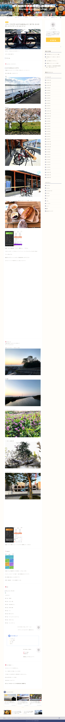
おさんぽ (47, 195)
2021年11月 (48, 144)
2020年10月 (48, 177)
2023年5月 (48, 98)
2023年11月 (48, 82)
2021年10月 (48, 146)
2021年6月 (48, 157)
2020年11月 (48, 174)
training (47, 188)
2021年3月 (48, 164)
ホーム (8, 17)
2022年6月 (48, 126)
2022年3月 (48, 133)
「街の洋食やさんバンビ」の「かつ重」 (53, 54)
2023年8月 (48, 90)
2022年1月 (48, 139)
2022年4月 (48, 131)
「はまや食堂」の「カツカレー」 (52, 60)
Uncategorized (49, 190)
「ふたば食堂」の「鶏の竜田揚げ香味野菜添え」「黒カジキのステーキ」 (53, 66)
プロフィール (17, 17)
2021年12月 (48, 141)
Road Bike (7, 22)
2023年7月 (48, 93)
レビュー (45, 17)
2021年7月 (48, 154)
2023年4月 (48, 100)
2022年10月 (48, 116)
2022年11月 (48, 113)
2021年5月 (48, 159)
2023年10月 (48, 85)
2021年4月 (48, 162)
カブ (47, 198)
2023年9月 (48, 87)
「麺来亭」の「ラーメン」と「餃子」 (52, 63)
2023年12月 (48, 80)
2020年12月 (48, 172)
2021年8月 (48, 151)
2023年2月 (48, 105)
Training (26, 17)
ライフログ (48, 203)
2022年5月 (48, 128)
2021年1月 (48, 169)
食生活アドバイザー (54, 18)
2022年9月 (48, 118)
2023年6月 (48, 95)
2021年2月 (48, 167)
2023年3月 (48, 103)
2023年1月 (48, 108)
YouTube (35, 17)
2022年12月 (48, 110)
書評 (47, 208)
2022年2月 (48, 136)
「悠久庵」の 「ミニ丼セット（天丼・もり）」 (53, 57)
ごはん (47, 200)
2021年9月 (48, 149)
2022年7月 (48, 123)
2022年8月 (48, 121)
